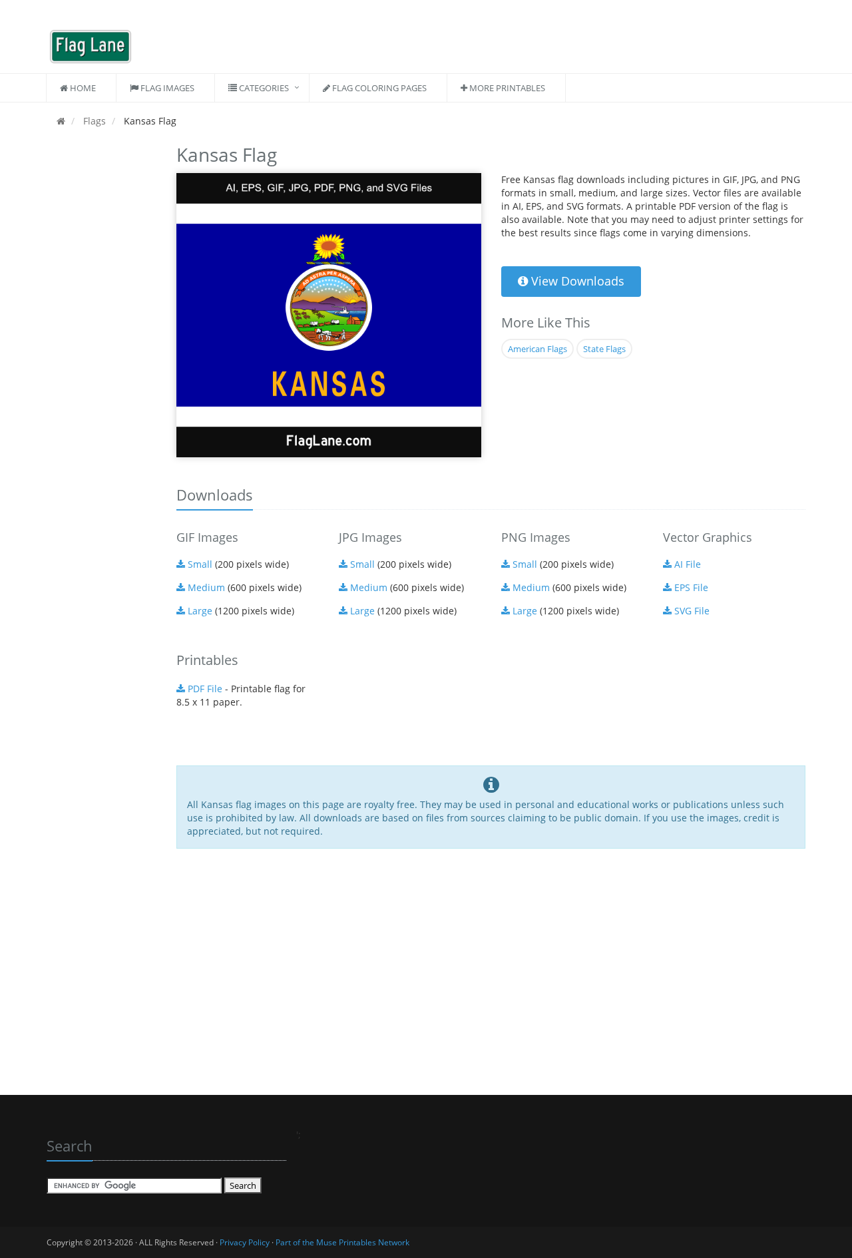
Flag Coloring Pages (378, 88)
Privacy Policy (245, 1242)
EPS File (690, 587)
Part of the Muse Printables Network (342, 1242)
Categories (263, 88)
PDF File (203, 688)
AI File (686, 564)
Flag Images (166, 88)
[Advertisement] (101, 339)
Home (82, 88)
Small (198, 564)
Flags (93, 120)
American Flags (537, 349)
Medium (205, 587)
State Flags (604, 349)
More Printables (506, 88)
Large (198, 610)
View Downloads (576, 281)
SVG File (691, 610)
